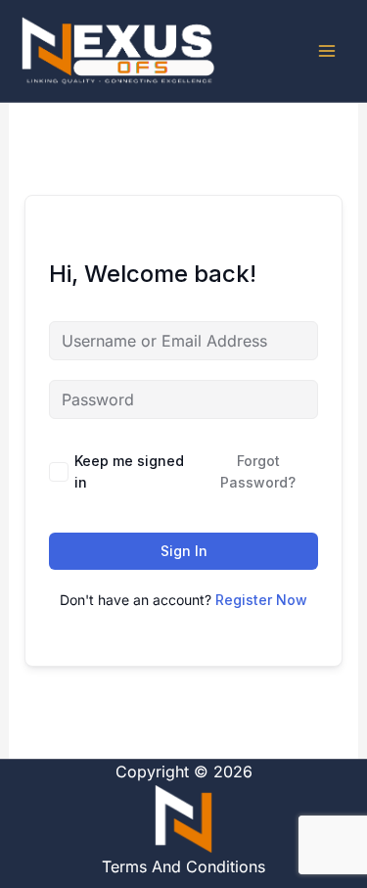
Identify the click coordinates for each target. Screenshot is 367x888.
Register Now (261, 599)
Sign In (184, 550)
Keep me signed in (129, 471)
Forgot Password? (258, 471)
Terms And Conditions (183, 866)
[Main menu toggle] (326, 50)
